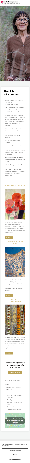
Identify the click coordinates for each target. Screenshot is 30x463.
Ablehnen (15, 454)
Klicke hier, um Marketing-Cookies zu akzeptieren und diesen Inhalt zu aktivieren (15, 420)
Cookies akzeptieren (15, 450)
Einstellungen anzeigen (15, 459)
